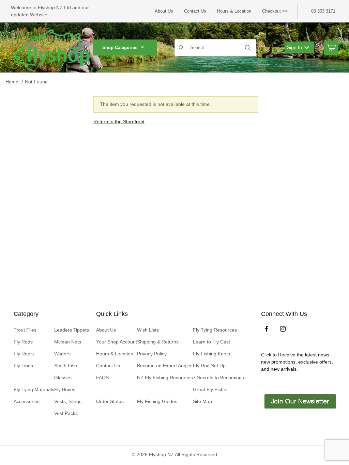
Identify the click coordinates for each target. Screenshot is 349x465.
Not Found (36, 81)
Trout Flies (25, 330)
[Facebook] (266, 328)
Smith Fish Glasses (65, 371)
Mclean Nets (67, 341)
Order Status (110, 401)
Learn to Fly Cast (211, 341)
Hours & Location (234, 11)
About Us (164, 11)
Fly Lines (23, 365)
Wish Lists (148, 330)
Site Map (202, 401)
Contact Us (195, 11)
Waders (62, 353)
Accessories (27, 401)
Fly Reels (24, 353)
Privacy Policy (152, 353)
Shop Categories (119, 47)
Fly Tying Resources (215, 330)
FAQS (102, 377)
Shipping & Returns (158, 341)
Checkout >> (275, 11)
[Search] (248, 47)
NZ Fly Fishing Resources (165, 377)
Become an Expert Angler (164, 365)
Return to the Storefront (119, 121)
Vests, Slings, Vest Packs (68, 407)
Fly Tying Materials (34, 389)
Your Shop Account (116, 341)
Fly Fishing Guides (157, 401)
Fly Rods (23, 341)
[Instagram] (283, 328)
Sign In (294, 47)
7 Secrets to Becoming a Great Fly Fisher (219, 383)
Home (11, 81)
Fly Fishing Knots (211, 353)
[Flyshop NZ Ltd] (52, 47)
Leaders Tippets (71, 330)
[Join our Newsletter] (299, 400)
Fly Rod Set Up (209, 365)
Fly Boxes (64, 389)
